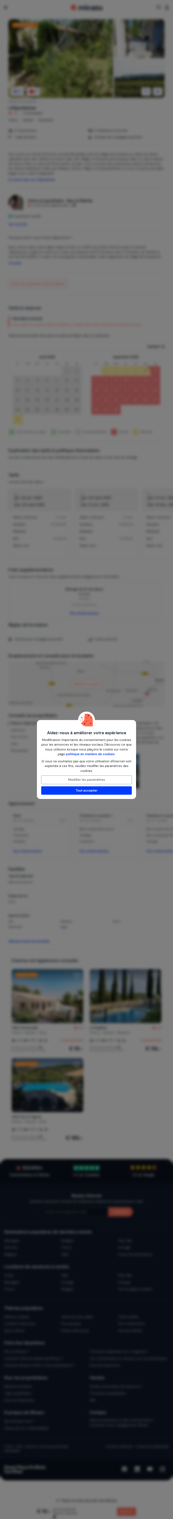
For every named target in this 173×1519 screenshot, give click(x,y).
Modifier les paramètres (86, 780)
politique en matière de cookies (90, 754)
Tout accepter (86, 790)
